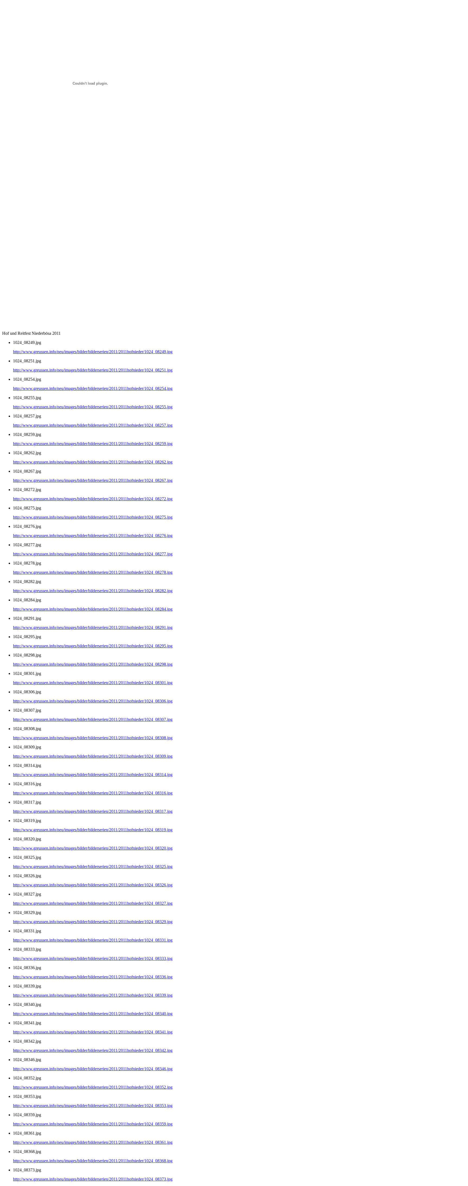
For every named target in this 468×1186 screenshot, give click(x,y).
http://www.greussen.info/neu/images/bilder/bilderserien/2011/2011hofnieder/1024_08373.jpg (93, 1179)
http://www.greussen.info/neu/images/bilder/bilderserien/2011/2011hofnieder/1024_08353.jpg (93, 1105)
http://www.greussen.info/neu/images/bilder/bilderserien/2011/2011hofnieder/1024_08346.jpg (93, 1068)
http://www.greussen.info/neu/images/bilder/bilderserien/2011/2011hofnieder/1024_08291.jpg (93, 627)
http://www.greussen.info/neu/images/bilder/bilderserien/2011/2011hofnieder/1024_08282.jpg (93, 590)
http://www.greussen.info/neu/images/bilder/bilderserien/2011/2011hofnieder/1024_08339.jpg (93, 995)
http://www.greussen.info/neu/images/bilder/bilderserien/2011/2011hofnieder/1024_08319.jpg (93, 829)
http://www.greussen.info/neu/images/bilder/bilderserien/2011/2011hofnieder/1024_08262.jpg (93, 462)
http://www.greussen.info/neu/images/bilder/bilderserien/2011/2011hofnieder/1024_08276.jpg (93, 535)
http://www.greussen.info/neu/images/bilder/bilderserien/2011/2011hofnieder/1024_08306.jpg (93, 701)
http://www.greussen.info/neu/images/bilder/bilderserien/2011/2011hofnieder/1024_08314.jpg (93, 774)
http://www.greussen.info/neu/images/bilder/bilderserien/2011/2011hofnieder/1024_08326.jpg (93, 885)
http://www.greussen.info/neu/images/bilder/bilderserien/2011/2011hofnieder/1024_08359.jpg (93, 1124)
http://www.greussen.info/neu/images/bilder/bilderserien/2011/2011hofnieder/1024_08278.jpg (93, 572)
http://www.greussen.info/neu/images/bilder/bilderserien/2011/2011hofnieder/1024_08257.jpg (93, 425)
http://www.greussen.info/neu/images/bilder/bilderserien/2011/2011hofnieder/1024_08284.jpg (93, 609)
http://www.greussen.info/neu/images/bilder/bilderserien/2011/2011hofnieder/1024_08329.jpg (93, 921)
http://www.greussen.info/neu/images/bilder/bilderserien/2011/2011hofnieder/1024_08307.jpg (93, 719)
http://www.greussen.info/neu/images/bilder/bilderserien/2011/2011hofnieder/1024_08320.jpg (93, 848)
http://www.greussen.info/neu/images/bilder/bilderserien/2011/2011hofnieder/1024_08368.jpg (93, 1160)
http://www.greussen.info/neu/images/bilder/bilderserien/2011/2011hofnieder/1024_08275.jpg (93, 517)
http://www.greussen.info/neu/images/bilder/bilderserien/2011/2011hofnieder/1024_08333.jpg (93, 958)
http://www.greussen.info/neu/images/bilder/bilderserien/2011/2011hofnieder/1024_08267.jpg (93, 480)
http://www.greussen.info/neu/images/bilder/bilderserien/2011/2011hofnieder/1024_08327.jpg (93, 903)
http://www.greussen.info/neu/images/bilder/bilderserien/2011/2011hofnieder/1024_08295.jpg (93, 646)
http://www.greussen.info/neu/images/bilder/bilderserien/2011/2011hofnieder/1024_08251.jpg (93, 370)
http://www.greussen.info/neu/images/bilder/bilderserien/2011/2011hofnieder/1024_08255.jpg (93, 407)
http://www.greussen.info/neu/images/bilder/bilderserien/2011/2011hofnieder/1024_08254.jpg (93, 388)
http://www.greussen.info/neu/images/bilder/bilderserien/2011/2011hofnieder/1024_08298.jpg (93, 664)
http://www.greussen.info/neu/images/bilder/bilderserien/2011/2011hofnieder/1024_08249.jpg (93, 351)
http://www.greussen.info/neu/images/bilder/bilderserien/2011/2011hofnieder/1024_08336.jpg (93, 977)
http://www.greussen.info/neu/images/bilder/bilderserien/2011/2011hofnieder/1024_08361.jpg (93, 1142)
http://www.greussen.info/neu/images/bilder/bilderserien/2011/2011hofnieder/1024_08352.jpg (93, 1087)
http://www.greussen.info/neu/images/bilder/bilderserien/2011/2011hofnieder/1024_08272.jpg (93, 498)
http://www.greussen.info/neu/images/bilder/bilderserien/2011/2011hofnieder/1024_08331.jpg (93, 940)
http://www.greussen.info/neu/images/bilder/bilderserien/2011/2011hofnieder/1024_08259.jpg (93, 443)
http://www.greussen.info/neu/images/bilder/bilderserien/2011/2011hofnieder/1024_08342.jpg (93, 1050)
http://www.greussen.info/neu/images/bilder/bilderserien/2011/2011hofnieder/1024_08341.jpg (93, 1032)
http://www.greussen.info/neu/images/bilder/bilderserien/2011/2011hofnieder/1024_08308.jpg (93, 738)
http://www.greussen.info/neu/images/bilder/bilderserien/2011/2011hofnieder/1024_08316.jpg (93, 793)
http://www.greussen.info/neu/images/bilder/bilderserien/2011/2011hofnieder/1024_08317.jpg (93, 811)
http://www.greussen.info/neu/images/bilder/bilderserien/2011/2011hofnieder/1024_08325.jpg (93, 866)
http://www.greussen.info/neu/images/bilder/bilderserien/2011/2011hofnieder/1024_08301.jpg (93, 682)
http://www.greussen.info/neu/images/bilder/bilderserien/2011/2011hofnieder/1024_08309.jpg (93, 756)
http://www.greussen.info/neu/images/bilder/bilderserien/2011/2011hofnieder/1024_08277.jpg (93, 554)
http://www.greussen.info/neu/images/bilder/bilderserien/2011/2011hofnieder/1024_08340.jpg (93, 1013)
